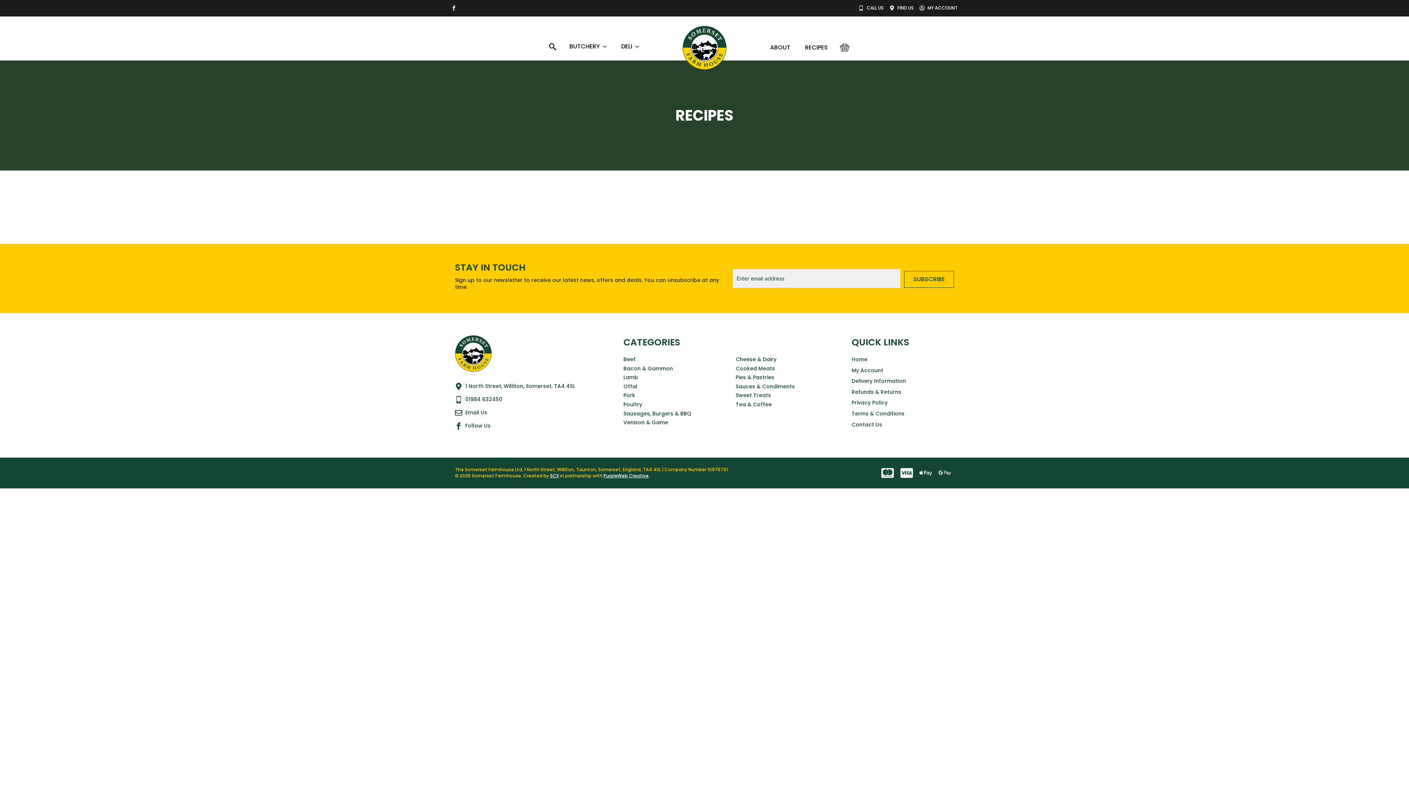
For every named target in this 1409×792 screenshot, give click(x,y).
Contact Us (867, 424)
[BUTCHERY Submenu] (607, 46)
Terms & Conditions (878, 413)
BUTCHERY (584, 46)
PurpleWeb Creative (626, 476)
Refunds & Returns (876, 392)
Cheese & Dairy (756, 359)
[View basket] (844, 47)
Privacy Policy (870, 402)
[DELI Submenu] (639, 46)
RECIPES (816, 47)
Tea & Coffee (754, 404)
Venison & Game (645, 422)
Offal (630, 386)
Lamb (630, 377)
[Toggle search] (552, 46)
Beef (629, 359)
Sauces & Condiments (765, 386)
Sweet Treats (753, 395)
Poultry (632, 404)
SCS (554, 476)
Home (859, 359)
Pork (629, 395)
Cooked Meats (755, 368)
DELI (626, 46)
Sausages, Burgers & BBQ (657, 413)
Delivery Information (879, 381)
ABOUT (780, 47)
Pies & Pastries (755, 377)
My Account (867, 370)
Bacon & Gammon (648, 368)
